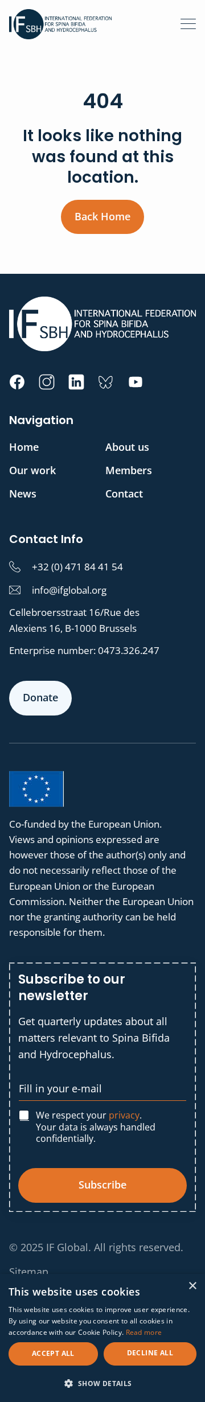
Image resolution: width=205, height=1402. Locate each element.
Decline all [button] (150, 1353)
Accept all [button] (53, 1353)
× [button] (192, 1286)
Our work (32, 470)
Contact (124, 493)
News (22, 493)
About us (127, 447)
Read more (144, 1332)
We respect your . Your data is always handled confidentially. (95, 1127)
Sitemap (28, 1271)
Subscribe (102, 1184)
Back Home (102, 216)
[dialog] (102, 1338)
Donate (40, 697)
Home (24, 447)
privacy (124, 1115)
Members (128, 470)
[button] (102, 1383)
